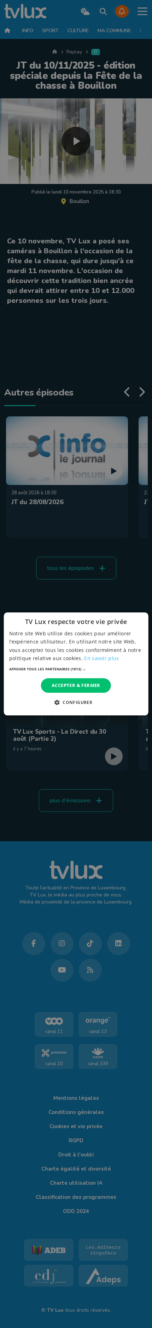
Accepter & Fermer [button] (76, 685)
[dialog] (76, 663)
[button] (76, 669)
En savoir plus (101, 658)
